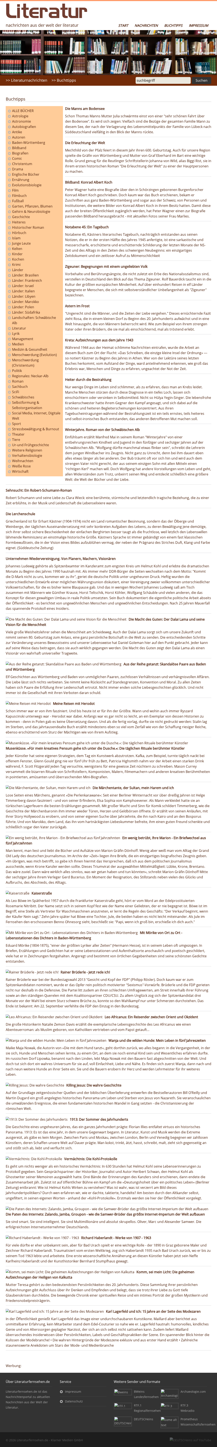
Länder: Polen (23, 307)
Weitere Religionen (27, 450)
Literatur (19, 328)
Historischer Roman (28, 227)
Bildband (19, 148)
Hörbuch (19, 232)
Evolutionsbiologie (27, 185)
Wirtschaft (20, 471)
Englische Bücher (25, 174)
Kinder (17, 254)
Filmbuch (19, 195)
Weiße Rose (21, 466)
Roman (18, 381)
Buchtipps (173, 25)
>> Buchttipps (63, 80)
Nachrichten (146, 25)
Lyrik (15, 333)
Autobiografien (24, 126)
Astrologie (20, 116)
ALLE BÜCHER (23, 110)
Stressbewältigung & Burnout (35, 429)
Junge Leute (21, 243)
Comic (17, 158)
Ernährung (20, 179)
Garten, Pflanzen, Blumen (32, 206)
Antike (17, 132)
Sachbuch (20, 386)
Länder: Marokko (25, 301)
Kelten (17, 248)
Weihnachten (22, 460)
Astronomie (21, 121)
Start (123, 25)
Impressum (198, 25)
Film (15, 190)
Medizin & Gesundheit (29, 349)
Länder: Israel (23, 285)
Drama (17, 169)
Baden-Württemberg (28, 142)
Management (22, 339)
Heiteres (19, 222)
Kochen (18, 259)
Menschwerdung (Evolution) (34, 354)
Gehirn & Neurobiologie (31, 211)
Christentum (22, 163)
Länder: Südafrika (26, 312)
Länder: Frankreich (27, 280)
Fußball (18, 201)
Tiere (16, 439)
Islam (16, 238)
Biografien (20, 153)
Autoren (18, 137)
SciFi (15, 392)
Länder (17, 270)
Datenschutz (74, 1401)
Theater (18, 434)
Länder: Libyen (23, 296)
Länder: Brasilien (25, 275)
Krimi (16, 264)
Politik (17, 370)
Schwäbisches (23, 397)
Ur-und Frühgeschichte (30, 445)
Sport (16, 423)
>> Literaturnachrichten (26, 80)
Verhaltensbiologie (27, 455)
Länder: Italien (23, 291)
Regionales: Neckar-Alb (30, 376)
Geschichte (21, 217)
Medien (18, 344)
